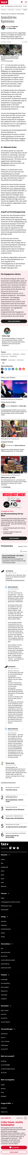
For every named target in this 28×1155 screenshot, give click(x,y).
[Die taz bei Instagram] (18, 848)
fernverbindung (5, 983)
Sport (2, 875)
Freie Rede (4, 995)
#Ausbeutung (16, 354)
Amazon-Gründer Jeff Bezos (14, 193)
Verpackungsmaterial (18, 73)
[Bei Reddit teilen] (23, 369)
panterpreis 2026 (6, 968)
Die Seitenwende (6, 929)
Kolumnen (18, 9)
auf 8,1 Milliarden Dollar (18, 189)
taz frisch (3, 1014)
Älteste (25, 546)
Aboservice (4, 1112)
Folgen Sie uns (4, 848)
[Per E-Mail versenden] (2, 369)
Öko (2, 863)
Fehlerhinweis (20, 360)
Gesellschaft (11, 9)
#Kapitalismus (13, 356)
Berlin (2, 878)
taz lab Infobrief (5, 1022)
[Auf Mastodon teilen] (6, 369)
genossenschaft (5, 952)
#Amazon (23, 354)
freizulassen (10, 136)
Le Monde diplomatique (8, 1069)
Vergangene (4, 1045)
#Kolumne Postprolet (6, 354)
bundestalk (4, 979)
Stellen (3, 933)
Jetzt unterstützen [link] (14, 321)
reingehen (4, 998)
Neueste (20, 546)
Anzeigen (3, 1096)
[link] (3, 6)
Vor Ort (3, 1037)
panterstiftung (5, 964)
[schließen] (25, 1118)
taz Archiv (4, 1072)
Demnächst (4, 1034)
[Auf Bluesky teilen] (9, 369)
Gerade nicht (19, 1118)
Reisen (3, 1085)
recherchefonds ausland (8, 960)
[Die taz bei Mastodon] (10, 848)
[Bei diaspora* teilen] (20, 369)
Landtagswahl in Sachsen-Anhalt (10, 902)
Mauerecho (4, 991)
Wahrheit (3, 886)
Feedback (4, 1108)
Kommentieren (12, 360)
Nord (2, 882)
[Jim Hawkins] (2, 571)
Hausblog (4, 925)
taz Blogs (3, 1061)
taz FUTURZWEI (5, 1065)
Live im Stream (5, 1041)
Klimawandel (4, 909)
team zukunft (4, 1010)
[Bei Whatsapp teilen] (16, 369)
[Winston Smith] (2, 763)
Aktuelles (3, 921)
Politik (3, 859)
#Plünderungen (5, 356)
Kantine (3, 1088)
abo (2, 948)
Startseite (3, 9)
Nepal (2, 898)
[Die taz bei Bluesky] (14, 848)
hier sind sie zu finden (9, 562)
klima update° (5, 987)
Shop (2, 1092)
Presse (3, 937)
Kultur (2, 871)
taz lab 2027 (4, 1049)
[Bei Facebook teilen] (13, 369)
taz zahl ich (4, 956)
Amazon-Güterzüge (13, 86)
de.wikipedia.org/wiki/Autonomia (15, 580)
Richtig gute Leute (6, 906)
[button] (26, 2)
